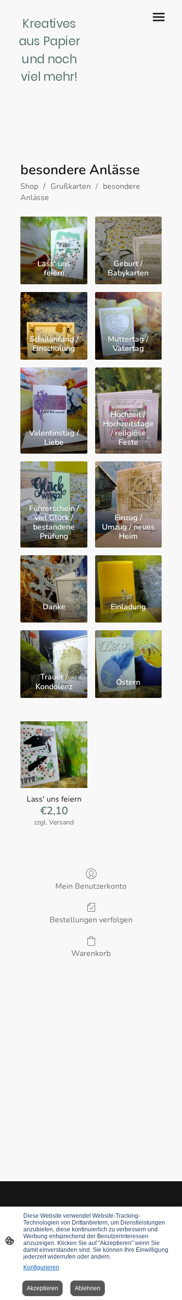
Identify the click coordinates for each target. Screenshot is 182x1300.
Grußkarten (70, 186)
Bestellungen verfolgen (91, 920)
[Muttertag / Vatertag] (128, 311)
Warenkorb (91, 953)
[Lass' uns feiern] (53, 236)
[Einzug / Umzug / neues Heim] (128, 480)
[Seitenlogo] (49, 89)
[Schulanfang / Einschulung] (53, 311)
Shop (29, 186)
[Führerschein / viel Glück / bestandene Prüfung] (53, 480)
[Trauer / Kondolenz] (53, 649)
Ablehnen (87, 1288)
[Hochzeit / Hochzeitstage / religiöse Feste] (128, 386)
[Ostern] (128, 649)
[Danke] (53, 574)
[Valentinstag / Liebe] (53, 386)
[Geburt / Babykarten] (128, 236)
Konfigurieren (41, 1267)
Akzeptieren (42, 1288)
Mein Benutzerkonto (91, 886)
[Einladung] (128, 574)
